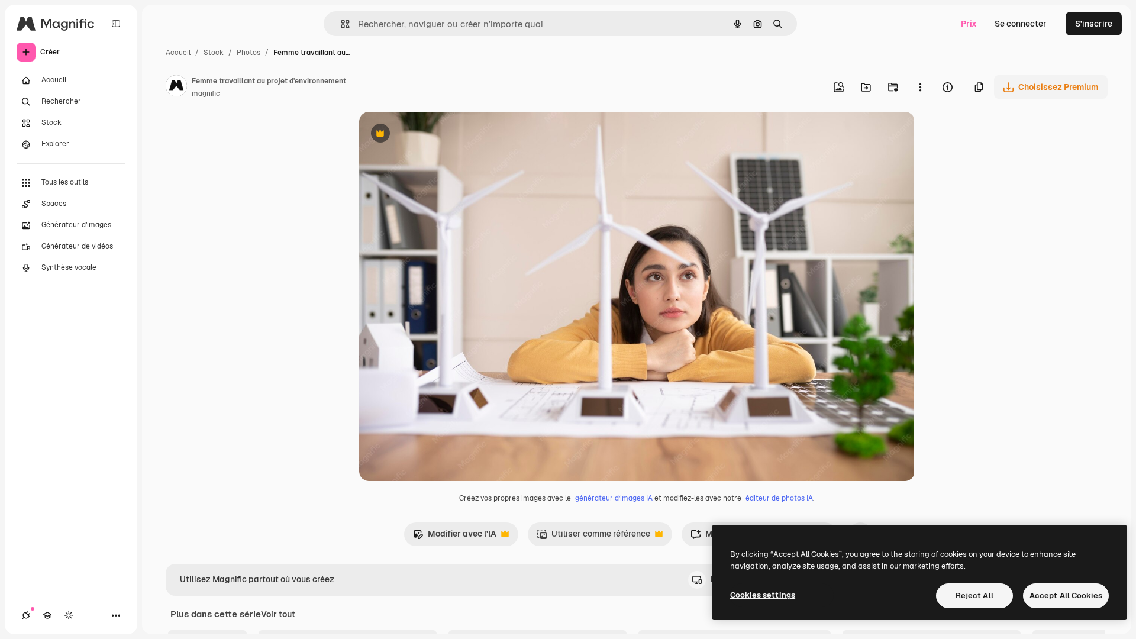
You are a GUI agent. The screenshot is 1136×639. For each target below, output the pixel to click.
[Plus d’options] (920, 87)
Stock (214, 52)
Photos (248, 52)
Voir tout (278, 614)
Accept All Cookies (1066, 595)
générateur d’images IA (614, 498)
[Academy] (47, 615)
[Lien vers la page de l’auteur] (176, 87)
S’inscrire (1093, 23)
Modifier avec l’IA (454, 537)
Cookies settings (762, 595)
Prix (969, 23)
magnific (206, 93)
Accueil (178, 52)
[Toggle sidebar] (115, 23)
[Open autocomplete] (340, 24)
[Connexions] (26, 615)
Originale (437, 134)
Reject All (974, 595)
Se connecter (1021, 23)
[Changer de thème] (68, 615)
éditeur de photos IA (779, 498)
